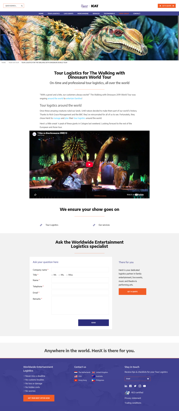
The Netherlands (84, 372)
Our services (104, 225)
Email (36, 292)
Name (36, 280)
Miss (70, 274)
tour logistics (79, 118)
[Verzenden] (148, 379)
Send (93, 323)
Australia (99, 376)
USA (80, 376)
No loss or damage (33, 383)
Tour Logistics (52, 225)
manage (56, 118)
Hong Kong (82, 380)
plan (67, 118)
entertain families (74, 98)
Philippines (100, 380)
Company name (40, 269)
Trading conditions (133, 402)
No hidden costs (32, 387)
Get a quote (132, 292)
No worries (30, 391)
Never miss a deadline (35, 376)
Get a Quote (166, 6)
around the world (55, 98)
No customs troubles (34, 379)
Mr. (55, 274)
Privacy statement (133, 398)
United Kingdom (102, 372)
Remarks (37, 298)
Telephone (38, 286)
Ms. (62, 274)
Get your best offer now (39, 398)
